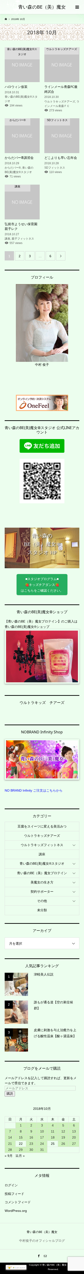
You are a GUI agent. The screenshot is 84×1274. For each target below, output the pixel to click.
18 (53, 1137)
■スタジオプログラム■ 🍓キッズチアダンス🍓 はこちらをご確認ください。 (42, 584)
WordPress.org (16, 1211)
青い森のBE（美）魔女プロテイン (42, 873)
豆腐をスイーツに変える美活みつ (42, 826)
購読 (10, 1093)
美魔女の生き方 (42, 882)
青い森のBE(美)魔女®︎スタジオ (42, 863)
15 (21, 1137)
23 (31, 1144)
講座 (42, 854)
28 (10, 1150)
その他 (42, 901)
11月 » (20, 1156)
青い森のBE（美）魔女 (42, 7)
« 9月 (9, 1156)
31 (42, 1150)
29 (21, 1150)
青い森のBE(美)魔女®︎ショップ (27, 627)
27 (74, 1144)
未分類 (42, 910)
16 (31, 1137)
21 (10, 1144)
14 (10, 1137)
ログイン (11, 1185)
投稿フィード (14, 1194)
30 (31, 1150)
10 (42, 1131)
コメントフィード (18, 1202)
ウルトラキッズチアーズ (42, 836)
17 (42, 1137)
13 (74, 1131)
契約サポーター (42, 891)
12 (63, 1131)
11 (52, 1131)
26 (63, 1144)
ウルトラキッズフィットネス (42, 845)
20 (74, 1137)
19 (63, 1137)
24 (42, 1144)
